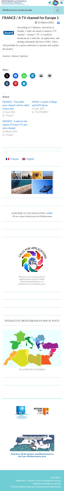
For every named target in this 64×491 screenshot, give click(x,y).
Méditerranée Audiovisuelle (17, 10)
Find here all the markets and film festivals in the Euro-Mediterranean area (32, 455)
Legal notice (56, 477)
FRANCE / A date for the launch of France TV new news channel (15, 124)
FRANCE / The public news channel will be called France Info (16, 105)
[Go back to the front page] (32, 3)
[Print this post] (58, 22)
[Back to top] (56, 483)
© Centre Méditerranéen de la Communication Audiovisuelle (36, 486)
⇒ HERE (49, 213)
